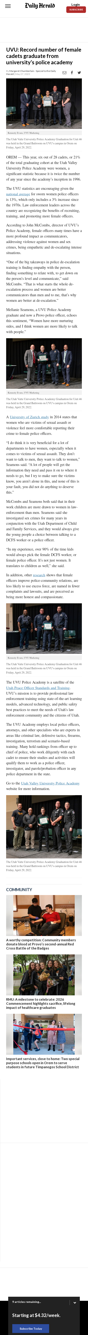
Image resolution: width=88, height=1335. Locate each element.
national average (18, 193)
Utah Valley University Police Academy (50, 783)
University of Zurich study (29, 416)
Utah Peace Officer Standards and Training (38, 687)
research (39, 574)
